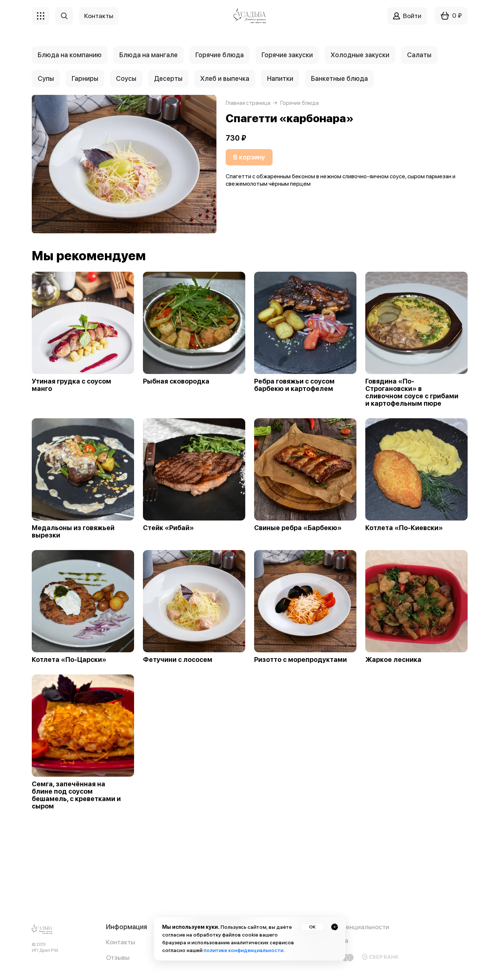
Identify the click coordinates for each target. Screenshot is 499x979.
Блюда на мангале (148, 55)
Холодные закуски (360, 55)
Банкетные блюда (339, 78)
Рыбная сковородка (176, 381)
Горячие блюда (219, 55)
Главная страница (248, 103)
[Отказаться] (334, 927)
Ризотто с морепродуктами (300, 659)
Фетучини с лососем (177, 659)
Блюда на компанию (70, 55)
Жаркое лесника (393, 659)
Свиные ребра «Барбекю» (298, 528)
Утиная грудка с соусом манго (71, 385)
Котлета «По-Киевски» (404, 528)
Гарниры (85, 78)
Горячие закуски (287, 55)
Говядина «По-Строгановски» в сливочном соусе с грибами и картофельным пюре (411, 392)
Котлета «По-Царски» (69, 659)
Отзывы (118, 957)
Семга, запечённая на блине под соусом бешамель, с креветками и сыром (76, 795)
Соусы (126, 78)
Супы (46, 78)
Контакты (120, 942)
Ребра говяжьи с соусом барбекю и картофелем (294, 385)
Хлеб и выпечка (224, 78)
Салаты (419, 55)
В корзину (249, 157)
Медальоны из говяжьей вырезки (73, 531)
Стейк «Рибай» (168, 528)
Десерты (168, 78)
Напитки (280, 78)
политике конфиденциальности (243, 950)
